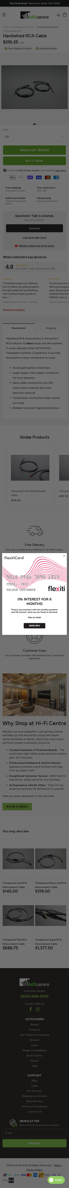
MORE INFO (34, 625)
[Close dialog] (64, 556)
